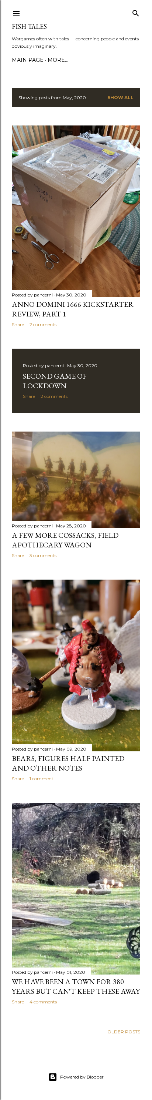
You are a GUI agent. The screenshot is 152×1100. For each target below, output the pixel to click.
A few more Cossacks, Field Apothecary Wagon (65, 540)
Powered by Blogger (82, 1077)
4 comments (43, 1002)
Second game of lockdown (55, 380)
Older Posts (123, 1031)
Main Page (28, 60)
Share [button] (18, 324)
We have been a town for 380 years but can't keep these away (76, 986)
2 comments (43, 324)
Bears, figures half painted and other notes (68, 763)
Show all (120, 97)
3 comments (43, 555)
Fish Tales (29, 26)
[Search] (135, 11)
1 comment (41, 778)
